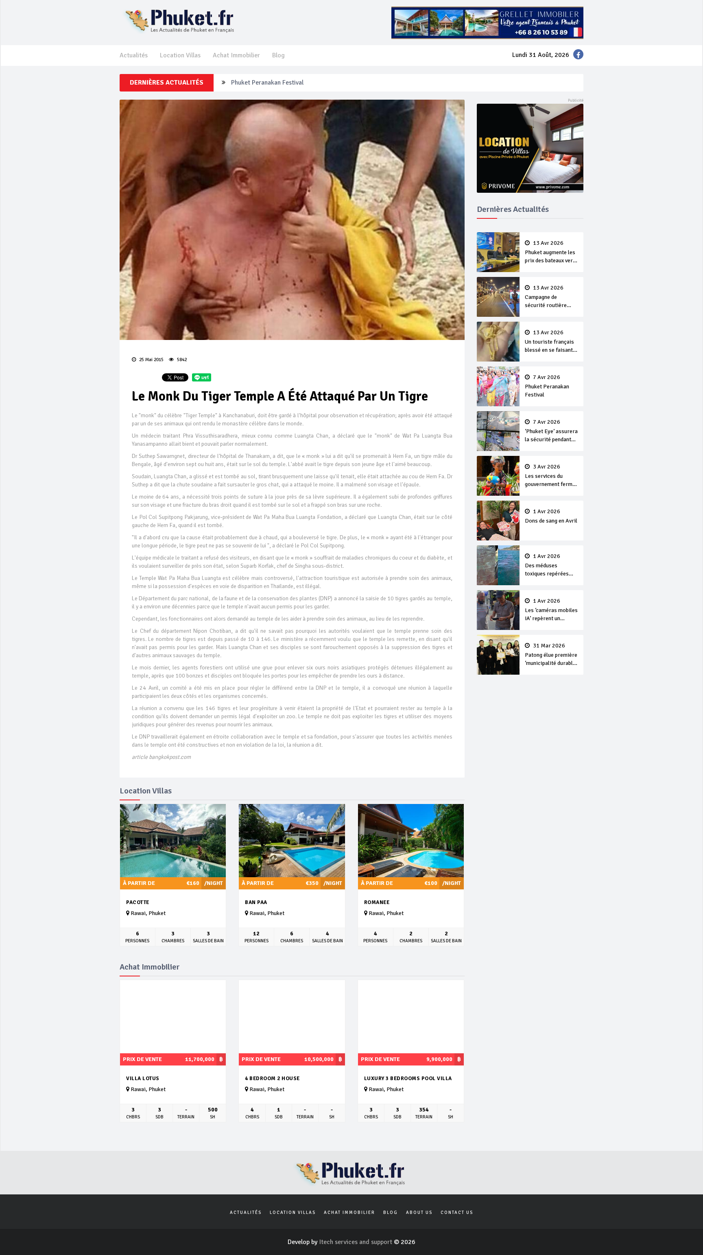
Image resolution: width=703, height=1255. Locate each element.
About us (419, 1212)
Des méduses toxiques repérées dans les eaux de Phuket (547, 565)
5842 (181, 360)
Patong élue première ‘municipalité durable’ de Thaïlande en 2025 (551, 655)
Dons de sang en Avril (551, 516)
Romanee (377, 902)
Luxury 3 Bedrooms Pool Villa (408, 1078)
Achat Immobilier (236, 55)
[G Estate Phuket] (487, 22)
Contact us (457, 1212)
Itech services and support (356, 1242)
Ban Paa (256, 902)
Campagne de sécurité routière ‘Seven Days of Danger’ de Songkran (550, 297)
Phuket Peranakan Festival (267, 80)
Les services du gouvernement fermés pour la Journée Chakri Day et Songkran (551, 476)
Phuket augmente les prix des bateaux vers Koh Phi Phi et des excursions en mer (550, 252)
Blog (278, 55)
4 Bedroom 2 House (272, 1078)
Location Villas (180, 55)
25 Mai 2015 (151, 360)
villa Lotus (142, 1078)
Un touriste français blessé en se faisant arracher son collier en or (549, 342)
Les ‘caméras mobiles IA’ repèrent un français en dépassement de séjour (551, 610)
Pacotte (137, 902)
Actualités (134, 55)
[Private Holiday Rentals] (530, 148)
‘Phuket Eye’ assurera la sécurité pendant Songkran (551, 431)
